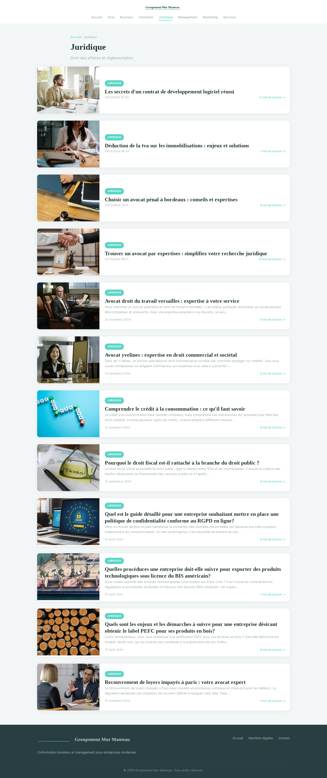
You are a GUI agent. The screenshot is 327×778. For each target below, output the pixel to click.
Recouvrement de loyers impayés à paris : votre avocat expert (175, 682)
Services (229, 17)
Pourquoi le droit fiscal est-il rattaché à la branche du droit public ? (182, 463)
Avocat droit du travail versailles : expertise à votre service (172, 301)
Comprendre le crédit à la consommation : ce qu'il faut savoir (175, 409)
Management (187, 17)
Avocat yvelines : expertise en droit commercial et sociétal (171, 355)
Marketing (210, 17)
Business (126, 17)
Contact (284, 738)
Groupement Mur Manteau (102, 739)
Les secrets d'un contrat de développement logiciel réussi (169, 92)
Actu (111, 17)
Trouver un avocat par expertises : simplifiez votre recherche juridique (186, 253)
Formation (146, 17)
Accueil (96, 17)
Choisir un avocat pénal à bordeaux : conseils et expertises (171, 199)
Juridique (166, 17)
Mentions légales (260, 738)
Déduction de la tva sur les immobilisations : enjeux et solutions (177, 145)
